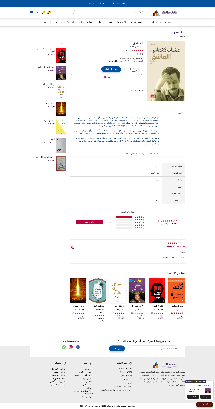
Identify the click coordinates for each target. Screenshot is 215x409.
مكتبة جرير (139, 309)
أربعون (52, 139)
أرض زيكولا (78, 305)
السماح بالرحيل (48, 120)
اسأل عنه (193, 396)
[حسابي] (36, 12)
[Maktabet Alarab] (168, 12)
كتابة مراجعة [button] (89, 222)
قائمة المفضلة (135, 91)
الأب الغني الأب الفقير (195, 389)
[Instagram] (71, 347)
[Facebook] (78, 347)
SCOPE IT (83, 406)
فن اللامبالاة (177, 305)
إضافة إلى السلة (111, 69)
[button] (138, 51)
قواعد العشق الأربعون (45, 157)
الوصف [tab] (179, 113)
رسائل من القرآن (117, 305)
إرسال (117, 348)
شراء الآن (106, 77)
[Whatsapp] (64, 347)
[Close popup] (211, 383)
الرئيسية (182, 36)
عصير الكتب (158, 309)
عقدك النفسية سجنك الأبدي (156, 305)
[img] (172, 243)
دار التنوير (179, 309)
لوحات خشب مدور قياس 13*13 (97, 305)
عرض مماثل (205, 396)
